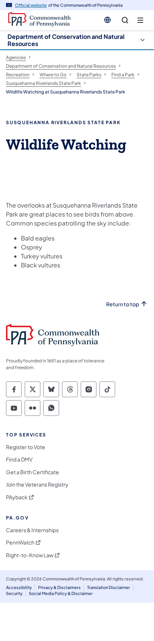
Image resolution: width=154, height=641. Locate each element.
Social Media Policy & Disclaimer (61, 593)
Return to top (122, 304)
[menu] (140, 20)
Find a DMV (19, 459)
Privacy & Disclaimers (59, 587)
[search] (125, 20)
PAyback (17, 497)
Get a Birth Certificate (32, 472)
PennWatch (20, 542)
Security (14, 593)
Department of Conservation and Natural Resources (65, 40)
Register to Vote (25, 447)
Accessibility (19, 587)
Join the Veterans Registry (37, 484)
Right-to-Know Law (29, 555)
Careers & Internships (32, 530)
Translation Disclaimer (108, 587)
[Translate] (107, 20)
